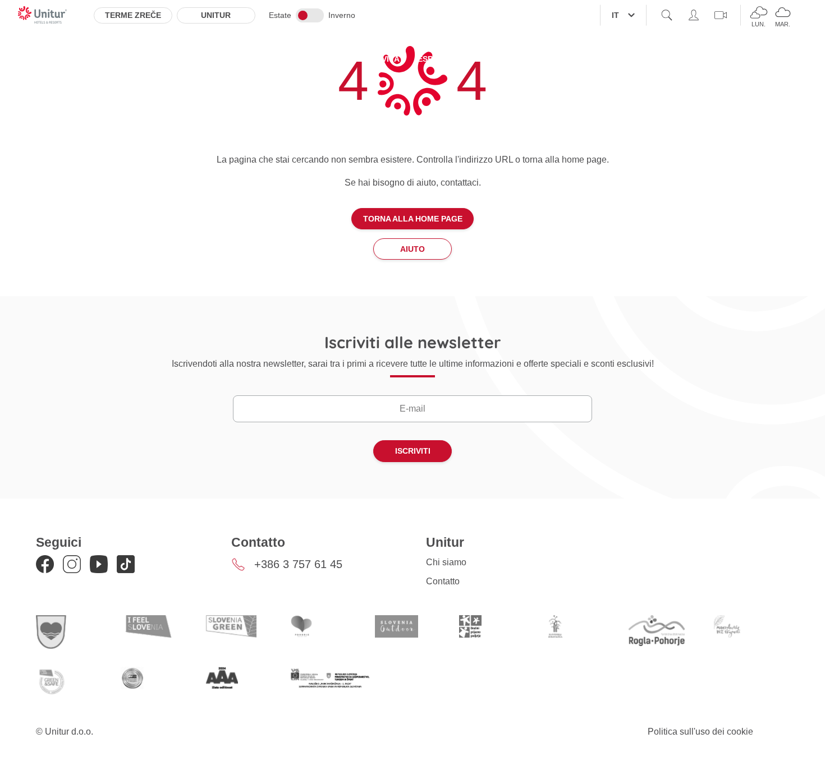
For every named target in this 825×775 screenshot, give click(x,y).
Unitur (216, 15)
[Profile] (693, 15)
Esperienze (442, 58)
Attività (382, 58)
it (615, 15)
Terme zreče (133, 15)
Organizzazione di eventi (540, 58)
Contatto (443, 581)
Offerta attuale (309, 58)
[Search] (667, 15)
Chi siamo (446, 562)
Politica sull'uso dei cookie (700, 731)
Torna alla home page (412, 218)
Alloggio (232, 58)
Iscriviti (412, 450)
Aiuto (412, 249)
